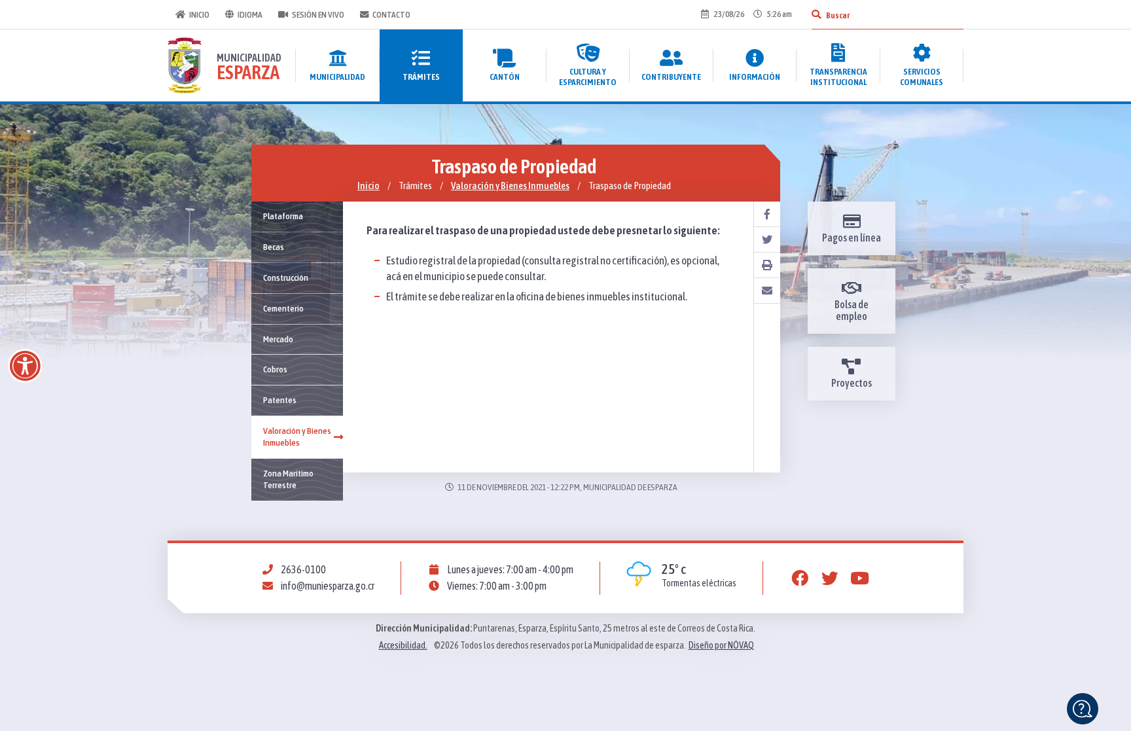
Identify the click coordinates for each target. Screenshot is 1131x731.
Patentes (279, 400)
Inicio (199, 14)
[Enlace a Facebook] (799, 578)
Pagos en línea (851, 237)
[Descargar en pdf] (767, 265)
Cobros (275, 369)
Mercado (278, 339)
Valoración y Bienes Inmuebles (510, 185)
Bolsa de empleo (852, 310)
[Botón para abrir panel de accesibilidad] (25, 366)
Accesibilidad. (403, 645)
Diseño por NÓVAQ (721, 645)
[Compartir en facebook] (767, 214)
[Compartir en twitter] (767, 240)
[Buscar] (816, 14)
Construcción (285, 277)
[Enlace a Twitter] (829, 578)
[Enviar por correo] (767, 291)
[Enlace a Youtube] (860, 578)
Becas (273, 246)
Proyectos (851, 383)
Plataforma (283, 216)
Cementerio (283, 308)
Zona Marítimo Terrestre (288, 479)
